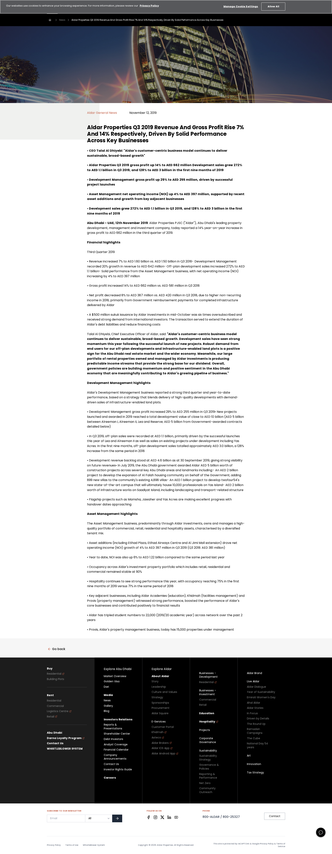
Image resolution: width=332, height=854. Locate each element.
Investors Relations (118, 719)
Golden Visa (112, 681)
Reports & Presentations (113, 726)
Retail (50, 716)
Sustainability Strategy (208, 758)
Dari (106, 687)
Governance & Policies (209, 767)
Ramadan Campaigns (254, 731)
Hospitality (207, 721)
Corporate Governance (207, 740)
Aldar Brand (254, 673)
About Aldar (160, 676)
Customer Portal (163, 727)
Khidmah (158, 732)
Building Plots (55, 679)
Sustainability (208, 750)
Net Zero (205, 783)
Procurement (160, 708)
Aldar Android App (163, 753)
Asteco (156, 737)
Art (249, 755)
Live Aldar (253, 681)
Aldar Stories (255, 708)
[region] (166, 7)
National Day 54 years (257, 745)
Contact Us (55, 743)
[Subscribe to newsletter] (117, 818)
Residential (54, 674)
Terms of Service (280, 845)
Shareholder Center (117, 734)
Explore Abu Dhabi (117, 669)
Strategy (157, 697)
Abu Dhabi (54, 733)
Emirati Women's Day (261, 697)
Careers (110, 778)
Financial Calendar (116, 750)
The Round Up (256, 724)
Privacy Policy (54, 845)
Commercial (55, 706)
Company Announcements (115, 757)
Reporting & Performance (208, 776)
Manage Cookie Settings (240, 6)
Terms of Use (71, 845)
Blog (106, 711)
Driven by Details (258, 718)
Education (206, 713)
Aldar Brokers (160, 743)
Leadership (159, 687)
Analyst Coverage (116, 744)
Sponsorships (160, 703)
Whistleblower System (94, 845)
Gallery (108, 706)
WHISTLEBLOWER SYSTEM (65, 749)
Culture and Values (164, 692)
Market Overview (115, 676)
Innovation (254, 764)
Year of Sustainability (261, 692)
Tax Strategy (255, 772)
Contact (274, 816)
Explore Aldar (162, 669)
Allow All (273, 6)
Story (155, 681)
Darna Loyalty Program (64, 738)
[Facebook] (148, 817)
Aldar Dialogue (256, 687)
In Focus (252, 713)
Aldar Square (160, 713)
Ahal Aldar (253, 703)
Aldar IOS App (160, 748)
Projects (204, 730)
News (62, 20)
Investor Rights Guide (118, 769)
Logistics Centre (57, 711)
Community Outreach (207, 790)
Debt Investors (113, 739)
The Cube (253, 738)
